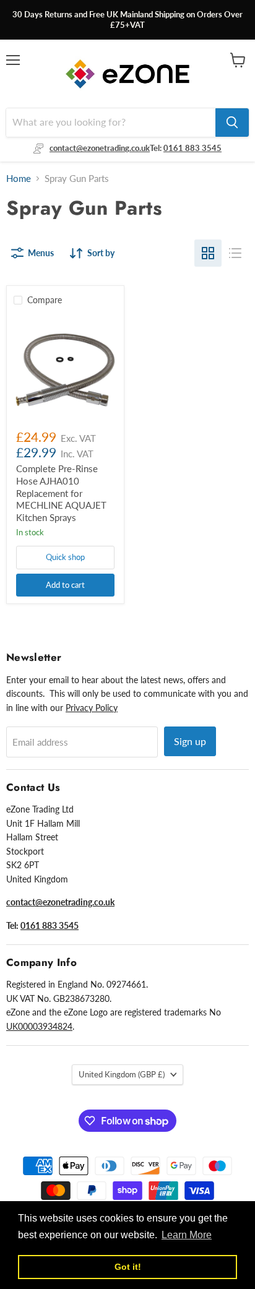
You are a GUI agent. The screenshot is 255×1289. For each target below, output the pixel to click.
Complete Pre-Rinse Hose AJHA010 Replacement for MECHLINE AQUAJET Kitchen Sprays (61, 493)
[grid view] (208, 253)
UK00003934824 (39, 1026)
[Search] (232, 122)
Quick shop (65, 557)
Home (18, 178)
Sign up (190, 741)
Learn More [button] (187, 1235)
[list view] (235, 253)
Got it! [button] (128, 1267)
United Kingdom (122, 1074)
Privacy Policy (92, 707)
